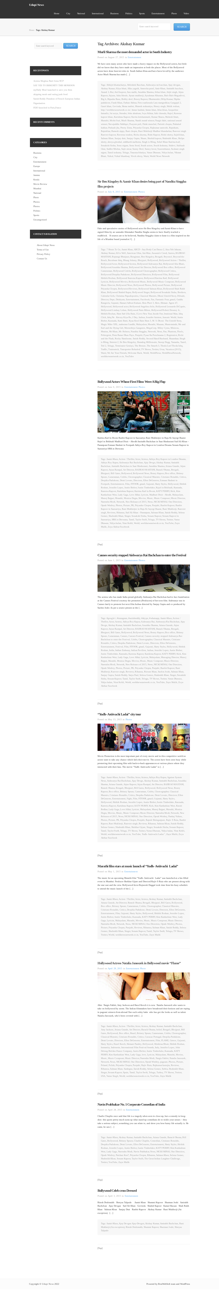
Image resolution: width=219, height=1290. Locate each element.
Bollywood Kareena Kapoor (130, 278)
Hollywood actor (120, 306)
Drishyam (120, 299)
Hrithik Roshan (108, 313)
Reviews (111, 512)
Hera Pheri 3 (148, 303)
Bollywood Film (160, 274)
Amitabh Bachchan (132, 625)
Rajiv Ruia (146, 1065)
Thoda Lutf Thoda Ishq (171, 345)
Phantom (172, 331)
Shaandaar (174, 338)
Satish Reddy (139, 338)
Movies (142, 498)
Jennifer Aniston (153, 317)
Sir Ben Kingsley (128, 342)
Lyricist (144, 494)
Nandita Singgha (139, 331)
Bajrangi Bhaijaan (120, 256)
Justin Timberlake (146, 487)
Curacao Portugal (153, 1036)
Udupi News (36, 5)
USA (103, 1076)
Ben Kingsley (147, 256)
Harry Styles (161, 484)
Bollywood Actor (109, 264)
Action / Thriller (126, 459)
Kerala (36, 179)
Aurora (171, 253)
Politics (128, 13)
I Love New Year (144, 313)
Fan (152, 299)
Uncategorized (40, 219)
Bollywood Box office (162, 267)
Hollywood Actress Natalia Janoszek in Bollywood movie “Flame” (139, 963)
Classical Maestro (148, 296)
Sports (142, 13)
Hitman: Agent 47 (169, 303)
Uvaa (162, 349)
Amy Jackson (107, 1029)
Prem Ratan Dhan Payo (123, 335)
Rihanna (121, 512)
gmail (172, 299)
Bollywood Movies (118, 281)
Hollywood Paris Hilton (139, 310)
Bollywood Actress (127, 264)
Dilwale (181, 296)
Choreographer (135, 477)
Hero (157, 303)
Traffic (104, 349)
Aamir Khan (127, 249)
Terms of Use (43, 249)
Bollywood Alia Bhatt (173, 264)
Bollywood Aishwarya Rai (149, 264)
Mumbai (37, 188)
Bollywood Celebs (122, 271)
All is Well (121, 253)
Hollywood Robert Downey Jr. (165, 310)
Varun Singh (112, 1076)
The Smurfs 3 (153, 345)
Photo (174, 13)
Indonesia (115, 1047)
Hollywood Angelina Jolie (142, 306)
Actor (137, 459)
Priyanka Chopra (141, 127)
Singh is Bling (149, 142)
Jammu (36, 175)
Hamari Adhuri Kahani (130, 303)
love (144, 1054)
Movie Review (40, 184)
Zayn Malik (171, 682)
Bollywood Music (137, 281)
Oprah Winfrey (108, 505)
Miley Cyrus (164, 328)
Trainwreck (113, 349)
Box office (170, 473)
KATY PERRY (163, 491)
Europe (36, 166)
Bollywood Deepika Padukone (115, 274)
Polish (112, 1065)
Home (56, 13)
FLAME (165, 1040)
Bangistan (135, 256)
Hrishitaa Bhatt (161, 1044)
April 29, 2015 (115, 968)
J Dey (134, 317)
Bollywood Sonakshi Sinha (163, 292)
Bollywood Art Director (140, 267)
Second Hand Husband (157, 338)
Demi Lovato (126, 480)
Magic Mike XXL (109, 324)
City (68, 13)
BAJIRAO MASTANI (145, 469)
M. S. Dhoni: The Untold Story (166, 320)
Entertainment (158, 13)
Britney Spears (127, 791)
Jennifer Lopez (116, 487)
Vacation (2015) (173, 349)
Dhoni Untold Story (167, 296)
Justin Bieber (130, 487)
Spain (125, 1072)
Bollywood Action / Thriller (172, 260)
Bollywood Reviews (127, 288)
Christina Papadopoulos (127, 296)
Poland (104, 1065)
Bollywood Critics (167, 271)
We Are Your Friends (117, 353)
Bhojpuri (142, 260)
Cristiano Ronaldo (169, 477)
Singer (128, 516)
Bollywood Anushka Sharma (114, 267)
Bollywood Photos (142, 285)
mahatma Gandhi (127, 324)
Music (150, 498)
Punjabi (139, 335)
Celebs (123, 477)
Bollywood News (124, 285)
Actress (144, 459)
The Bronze (140, 345)
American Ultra (134, 253)
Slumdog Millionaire (147, 342)
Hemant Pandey (134, 1044)
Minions (175, 328)
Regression (172, 335)
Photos (141, 191)
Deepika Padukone (110, 480)
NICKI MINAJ (160, 501)
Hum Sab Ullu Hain (126, 313)
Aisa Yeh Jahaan (173, 249)
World (146, 353)
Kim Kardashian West (165, 805)
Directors (137, 480)
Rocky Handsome (123, 338)
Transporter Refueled (130, 349)
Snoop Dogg (164, 342)
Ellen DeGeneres (151, 480)
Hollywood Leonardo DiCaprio (170, 306)
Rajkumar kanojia (161, 1065)
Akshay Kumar (108, 88)
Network (152, 331)
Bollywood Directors (141, 274)
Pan (165, 331)
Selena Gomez (146, 675)
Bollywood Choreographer (144, 271)
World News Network (160, 156)
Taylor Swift (141, 519)
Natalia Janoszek (177, 1058)
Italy (157, 1047)
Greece (173, 1040)
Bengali (159, 256)
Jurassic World (169, 317)
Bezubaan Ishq (115, 260)
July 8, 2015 (114, 191)
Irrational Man (171, 313)
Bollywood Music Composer (160, 281)
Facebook (145, 299)
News (159, 331)
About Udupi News (45, 245)
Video (186, 13)
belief (159, 1029)
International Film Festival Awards (137, 1047)
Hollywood (106, 306)
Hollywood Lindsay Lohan (113, 310)
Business (114, 13)
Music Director (178, 498)
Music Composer (162, 498)
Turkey (160, 1072)
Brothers (182, 292)
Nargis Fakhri (162, 1058)
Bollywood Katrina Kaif (155, 278)
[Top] (100, 544)
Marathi (151, 324)
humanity (105, 1047)
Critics (183, 477)
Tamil (183, 342)
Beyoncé (168, 256)
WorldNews (155, 353)
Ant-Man (146, 253)
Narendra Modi (108, 501)
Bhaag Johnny (130, 260)
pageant (164, 1061)
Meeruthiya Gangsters (134, 328)
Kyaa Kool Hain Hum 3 (140, 320)
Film (127, 484)
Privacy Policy (43, 254)
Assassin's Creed (159, 253)
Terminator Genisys (124, 345)
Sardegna (128, 1069)
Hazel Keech (120, 1044)
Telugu (126, 152)
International (98, 13)
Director (104, 299)
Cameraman (113, 477)
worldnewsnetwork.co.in (112, 356)
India (111, 650)
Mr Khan (113, 331)
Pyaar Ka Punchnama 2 (154, 335)
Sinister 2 (114, 342)
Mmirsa (104, 331)
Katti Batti (123, 320)
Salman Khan (107, 138)
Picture (126, 505)
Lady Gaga (123, 494)
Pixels (180, 331)
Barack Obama (163, 469)
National (81, 13)
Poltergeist (106, 335)
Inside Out (158, 313)
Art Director (128, 469)
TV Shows (146, 349)
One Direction (175, 501)
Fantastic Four (162, 299)
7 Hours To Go (113, 249)
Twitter (155, 349)
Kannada (112, 320)
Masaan (160, 324)
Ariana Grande (172, 466)
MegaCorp (151, 328)
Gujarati (115, 303)
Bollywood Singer (140, 292)
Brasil (133, 1033)
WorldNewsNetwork (171, 353)
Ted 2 (103, 345)
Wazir (146, 156)
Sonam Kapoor (154, 516)
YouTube (129, 356)
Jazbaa (142, 317)
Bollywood (152, 260)
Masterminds (171, 324)
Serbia (165, 1069)
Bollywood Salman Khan (150, 288)
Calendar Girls (108, 296)
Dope (112, 299)
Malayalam (141, 324)
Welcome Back (135, 353)
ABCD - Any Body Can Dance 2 (149, 249)
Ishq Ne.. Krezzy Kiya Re (119, 317)
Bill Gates (115, 473)
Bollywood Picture (161, 285)
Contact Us (42, 258)
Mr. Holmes (124, 331)
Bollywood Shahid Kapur (119, 292)
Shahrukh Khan (169, 138)
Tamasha (175, 342)
